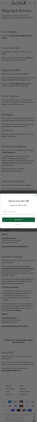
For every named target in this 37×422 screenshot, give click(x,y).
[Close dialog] (35, 195)
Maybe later (18, 224)
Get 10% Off (18, 220)
